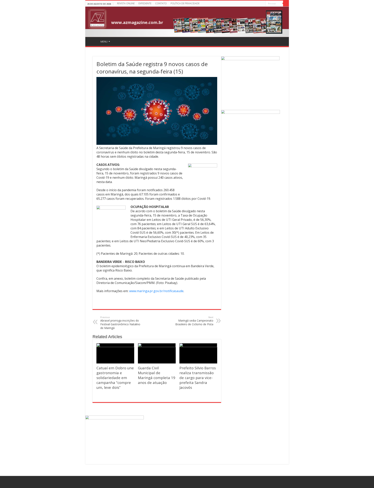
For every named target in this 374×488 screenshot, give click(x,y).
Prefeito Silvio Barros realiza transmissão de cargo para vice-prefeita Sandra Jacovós (197, 377)
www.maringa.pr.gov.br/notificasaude (156, 291)
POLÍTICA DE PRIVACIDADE (185, 3)
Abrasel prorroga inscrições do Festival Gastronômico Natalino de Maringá (120, 323)
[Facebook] (262, 3)
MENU (104, 41)
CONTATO (161, 3)
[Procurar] (286, 3)
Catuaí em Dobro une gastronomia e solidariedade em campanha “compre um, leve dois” (115, 377)
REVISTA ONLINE (126, 3)
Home (92, 41)
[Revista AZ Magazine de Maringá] (187, 22)
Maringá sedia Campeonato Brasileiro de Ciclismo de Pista (194, 321)
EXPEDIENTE (144, 3)
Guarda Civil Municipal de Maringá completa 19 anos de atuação (156, 375)
